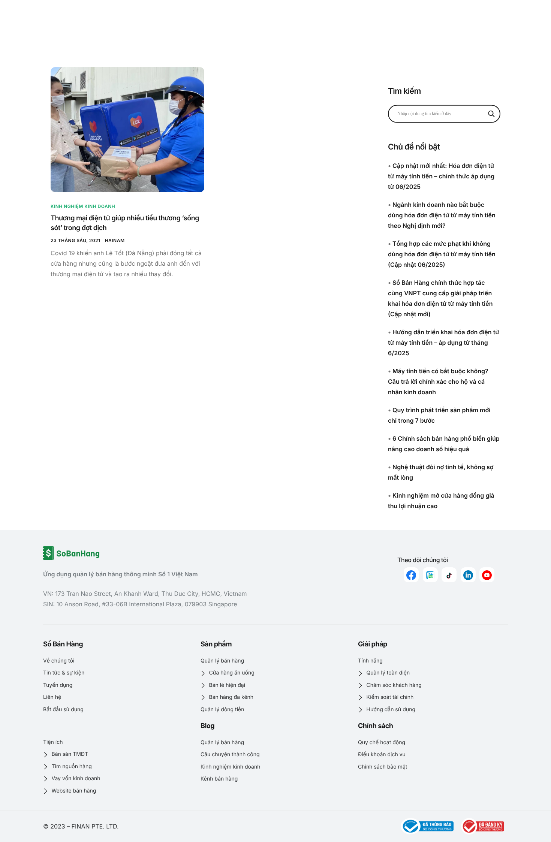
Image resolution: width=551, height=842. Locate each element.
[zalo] (430, 574)
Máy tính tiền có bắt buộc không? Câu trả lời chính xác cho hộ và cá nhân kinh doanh (438, 381)
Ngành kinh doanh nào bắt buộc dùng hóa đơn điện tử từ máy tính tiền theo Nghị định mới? (442, 215)
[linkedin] (468, 574)
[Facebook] (411, 574)
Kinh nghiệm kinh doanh (83, 206)
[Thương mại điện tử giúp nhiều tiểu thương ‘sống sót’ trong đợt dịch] (127, 129)
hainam (115, 240)
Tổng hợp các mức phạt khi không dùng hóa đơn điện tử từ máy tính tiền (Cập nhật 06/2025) (442, 254)
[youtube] (486, 574)
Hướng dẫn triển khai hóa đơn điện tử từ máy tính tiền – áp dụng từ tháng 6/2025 (443, 342)
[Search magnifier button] (491, 113)
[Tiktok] (449, 574)
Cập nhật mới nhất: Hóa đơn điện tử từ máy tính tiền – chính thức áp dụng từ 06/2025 (441, 176)
